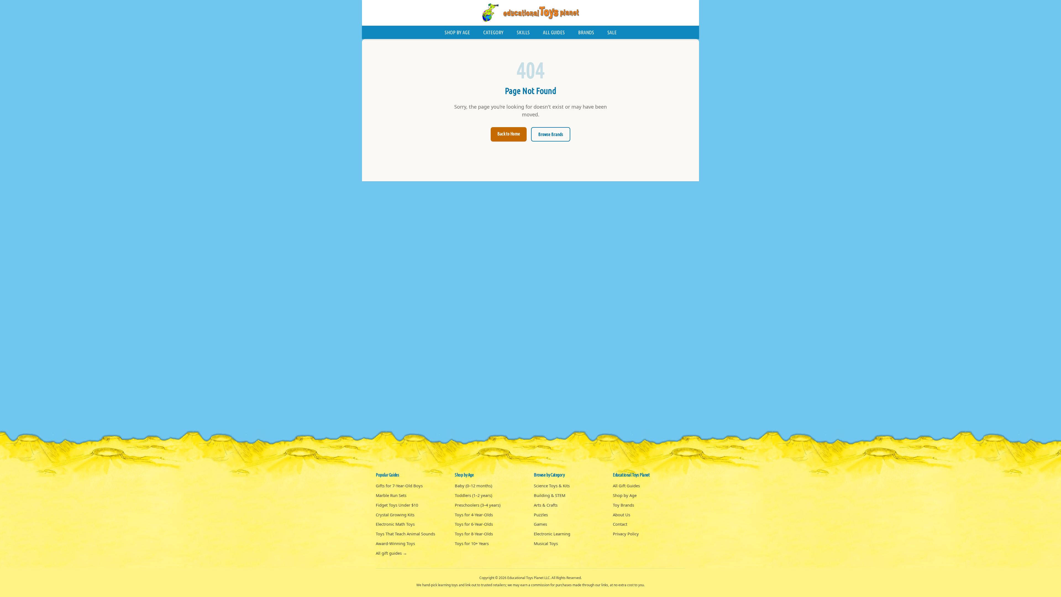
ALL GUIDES (554, 32)
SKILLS (523, 32)
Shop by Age (625, 495)
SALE (612, 32)
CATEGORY (493, 32)
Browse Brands (550, 134)
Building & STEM (549, 495)
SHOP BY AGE (457, 32)
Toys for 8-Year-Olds (474, 533)
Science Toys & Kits (552, 485)
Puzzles (541, 514)
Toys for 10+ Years (472, 543)
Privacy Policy (626, 533)
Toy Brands (623, 505)
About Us (621, 514)
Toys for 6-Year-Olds (474, 524)
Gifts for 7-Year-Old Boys (399, 485)
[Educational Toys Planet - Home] (530, 12)
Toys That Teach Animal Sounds (405, 533)
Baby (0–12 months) (473, 485)
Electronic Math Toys (395, 524)
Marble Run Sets (391, 495)
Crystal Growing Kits (395, 514)
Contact (620, 524)
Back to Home (508, 133)
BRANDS (586, 32)
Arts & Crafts (546, 505)
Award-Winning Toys (395, 543)
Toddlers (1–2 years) (473, 495)
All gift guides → (391, 553)
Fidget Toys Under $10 (397, 505)
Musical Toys (546, 543)
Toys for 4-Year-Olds (474, 514)
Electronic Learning (552, 533)
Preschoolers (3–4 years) (477, 505)
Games (540, 524)
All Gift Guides (626, 485)
